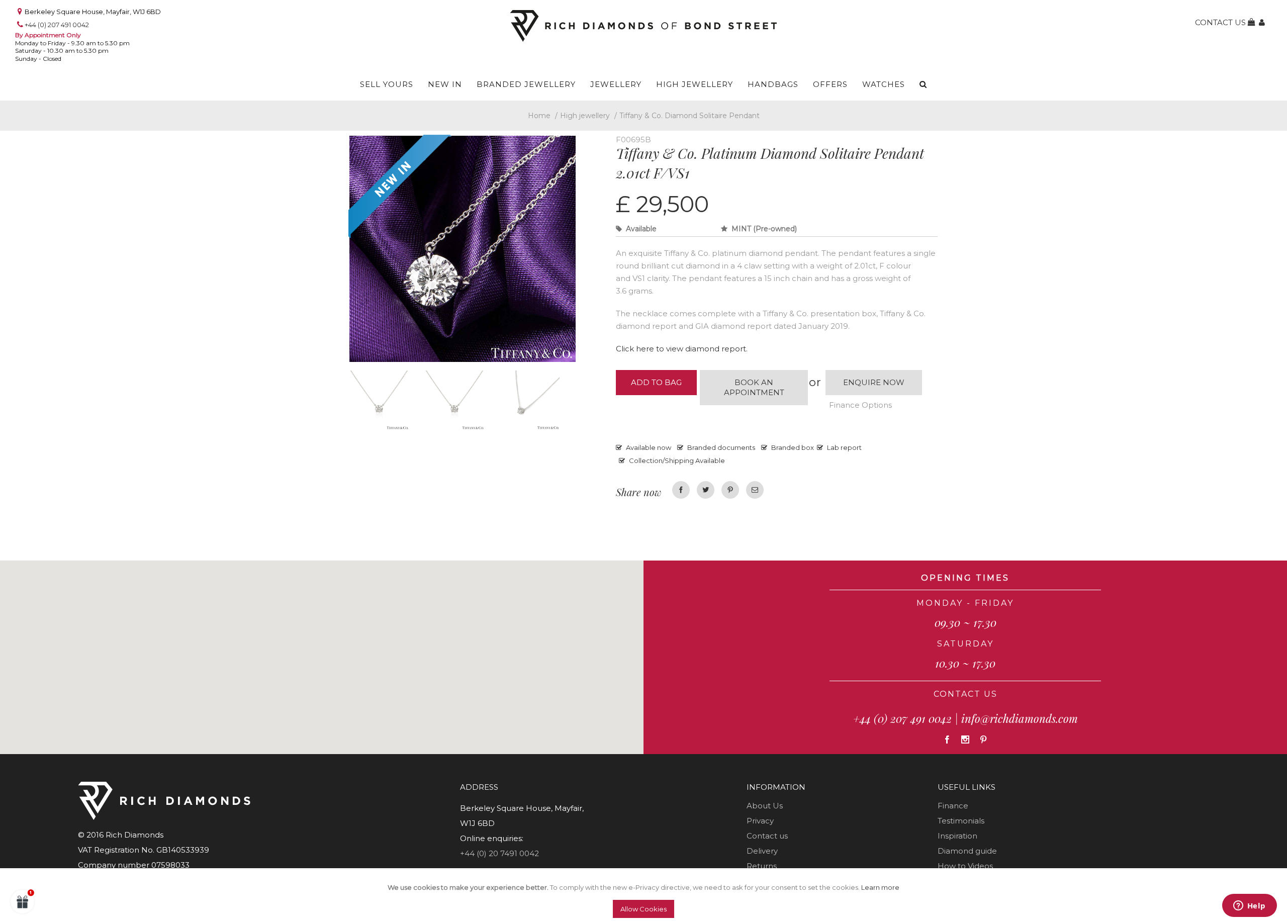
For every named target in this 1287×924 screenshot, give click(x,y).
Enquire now (873, 382)
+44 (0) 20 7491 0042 (499, 853)
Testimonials (961, 820)
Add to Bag (656, 382)
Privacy (760, 820)
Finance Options (860, 405)
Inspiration (957, 836)
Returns (762, 866)
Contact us (767, 836)
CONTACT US (965, 694)
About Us (765, 805)
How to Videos (965, 866)
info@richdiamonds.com (1019, 718)
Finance (953, 805)
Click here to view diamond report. (682, 348)
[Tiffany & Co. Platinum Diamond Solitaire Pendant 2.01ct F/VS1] (387, 402)
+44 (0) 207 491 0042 (57, 25)
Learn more (880, 887)
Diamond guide (967, 851)
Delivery (762, 851)
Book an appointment (754, 387)
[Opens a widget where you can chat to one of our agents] (1249, 906)
